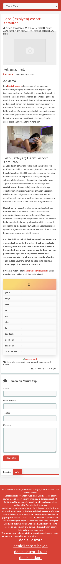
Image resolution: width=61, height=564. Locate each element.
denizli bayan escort (16, 362)
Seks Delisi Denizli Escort (35, 271)
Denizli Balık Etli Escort (29, 31)
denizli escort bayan (30, 546)
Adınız (6, 388)
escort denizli (33, 508)
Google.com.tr (20, 527)
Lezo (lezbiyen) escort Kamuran (22, 21)
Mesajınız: (7, 425)
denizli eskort (30, 558)
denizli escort (32, 362)
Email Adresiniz (10, 400)
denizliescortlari (15, 28)
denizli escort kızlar (30, 552)
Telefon (6, 413)
